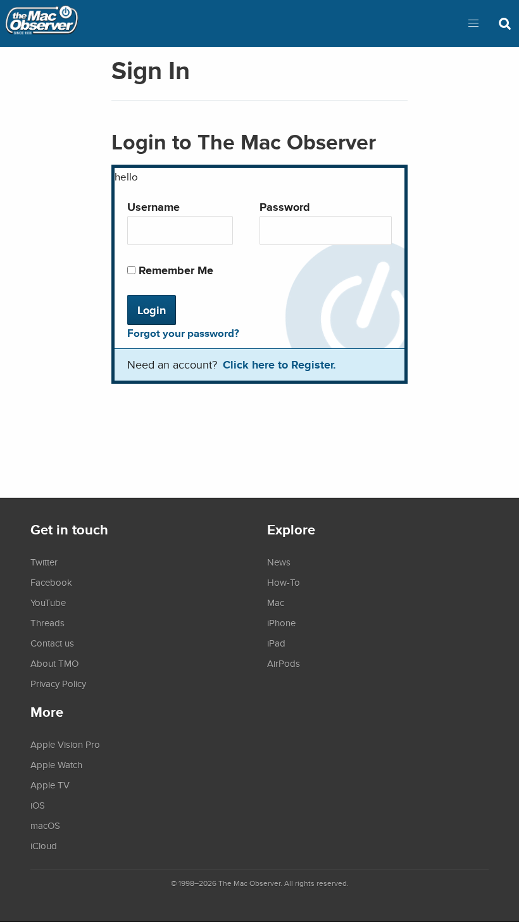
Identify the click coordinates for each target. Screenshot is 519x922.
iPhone (281, 622)
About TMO (54, 663)
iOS (37, 805)
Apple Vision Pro (65, 744)
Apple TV (50, 785)
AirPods (283, 663)
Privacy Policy (58, 683)
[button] (473, 23)
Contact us (52, 643)
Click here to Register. (279, 364)
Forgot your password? (183, 333)
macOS (45, 825)
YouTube (48, 602)
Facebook (51, 582)
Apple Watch (56, 764)
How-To (283, 582)
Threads (47, 622)
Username (153, 206)
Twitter (44, 562)
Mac (275, 602)
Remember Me (174, 270)
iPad (276, 643)
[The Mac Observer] (42, 23)
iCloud (43, 845)
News (279, 562)
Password (285, 206)
